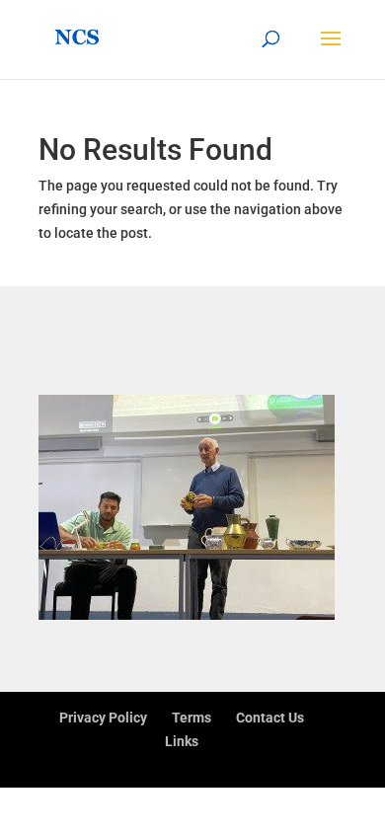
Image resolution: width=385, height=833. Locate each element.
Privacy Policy (103, 717)
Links (181, 741)
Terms (191, 717)
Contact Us (270, 717)
